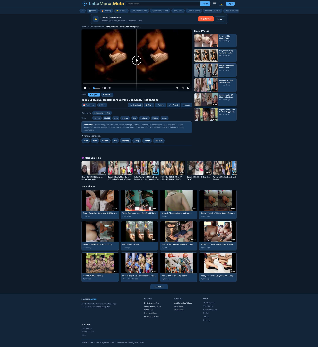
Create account (87, 332)
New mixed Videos (232, 11)
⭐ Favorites (121, 11)
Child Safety (208, 306)
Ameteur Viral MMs (212, 11)
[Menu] (214, 3)
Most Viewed (179, 306)
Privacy (206, 320)
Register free (205, 19)
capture (125, 118)
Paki (115, 141)
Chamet (105, 141)
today (164, 118)
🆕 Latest (92, 11)
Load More (159, 287)
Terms (205, 316)
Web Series (178, 11)
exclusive (144, 118)
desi (134, 118)
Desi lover (158, 141)
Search (205, 4)
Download (137, 105)
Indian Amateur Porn (160, 11)
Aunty (137, 141)
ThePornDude (87, 328)
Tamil (95, 141)
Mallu (86, 141)
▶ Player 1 (94, 95)
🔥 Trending (106, 11)
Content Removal (210, 309)
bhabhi (107, 118)
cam (116, 118)
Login (230, 4)
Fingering (125, 141)
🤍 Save (148, 105)
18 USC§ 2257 (209, 302)
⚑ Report (186, 105)
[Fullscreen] (177, 88)
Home (83, 27)
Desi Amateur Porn (139, 11)
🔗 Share (160, 105)
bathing (97, 118)
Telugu (147, 141)
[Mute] (90, 88)
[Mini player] (182, 88)
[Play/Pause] (85, 88)
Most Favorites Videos (183, 303)
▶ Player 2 (107, 95)
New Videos (178, 310)
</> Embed (173, 105)
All (82, 11)
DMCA (205, 313)
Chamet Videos (194, 11)
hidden (155, 118)
